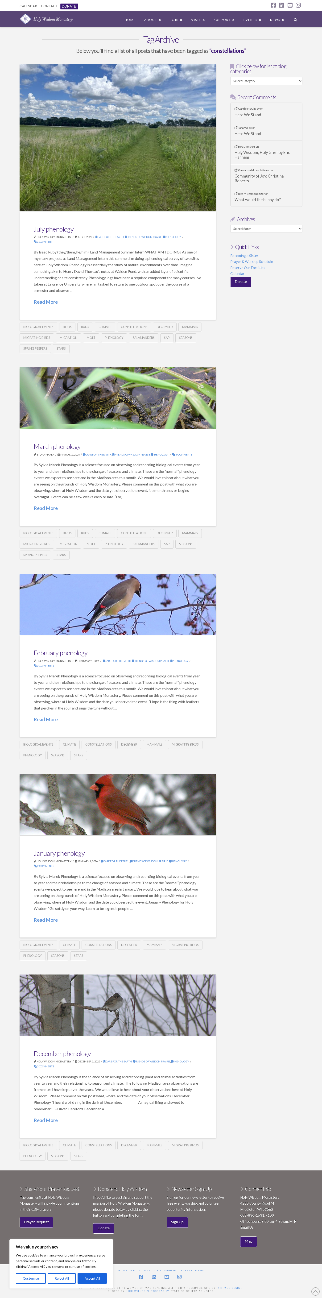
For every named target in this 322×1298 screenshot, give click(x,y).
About (135, 1270)
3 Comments (183, 454)
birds (67, 327)
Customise (31, 1278)
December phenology (62, 1053)
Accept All (92, 1278)
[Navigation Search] (295, 19)
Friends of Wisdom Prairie (144, 236)
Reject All (62, 1278)
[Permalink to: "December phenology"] (118, 1005)
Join (147, 1270)
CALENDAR (28, 6)
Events (186, 1270)
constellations (134, 327)
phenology (114, 338)
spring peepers (35, 348)
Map (248, 1241)
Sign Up (177, 1221)
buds (85, 327)
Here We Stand (248, 115)
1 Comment (45, 241)
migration (68, 338)
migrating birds (36, 338)
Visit (157, 1270)
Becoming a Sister (244, 255)
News (199, 1270)
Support (171, 1270)
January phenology (59, 853)
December (165, 327)
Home (123, 1270)
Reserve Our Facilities (247, 267)
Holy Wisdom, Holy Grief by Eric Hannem (262, 155)
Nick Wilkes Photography (147, 1291)
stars (61, 348)
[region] (61, 1264)
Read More (46, 302)
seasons (186, 338)
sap (167, 338)
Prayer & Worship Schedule (251, 261)
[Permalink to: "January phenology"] (118, 804)
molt (91, 338)
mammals (190, 327)
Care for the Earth (110, 236)
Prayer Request (36, 1221)
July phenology (54, 229)
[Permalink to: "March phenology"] (118, 398)
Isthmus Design (230, 1287)
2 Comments (45, 865)
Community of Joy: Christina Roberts (259, 178)
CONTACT (49, 6)
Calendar (237, 273)
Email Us (246, 1227)
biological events (38, 327)
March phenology (57, 446)
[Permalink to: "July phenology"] (118, 137)
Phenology (173, 236)
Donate (241, 281)
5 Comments (45, 665)
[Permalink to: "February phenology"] (118, 604)
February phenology (60, 653)
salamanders (144, 338)
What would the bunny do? (258, 200)
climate (105, 327)
